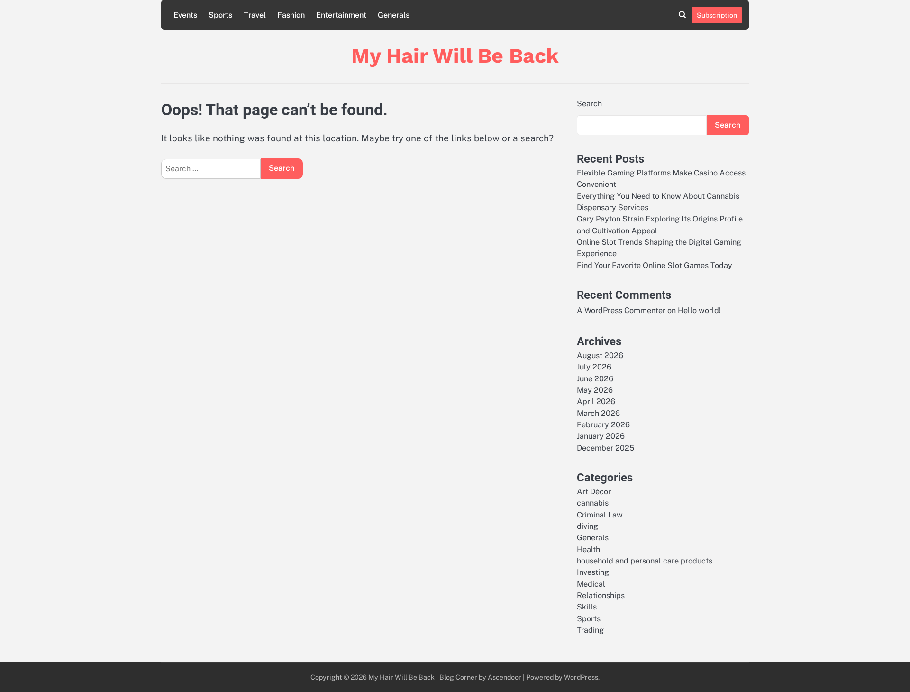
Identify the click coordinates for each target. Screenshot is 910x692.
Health (588, 549)
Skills (587, 606)
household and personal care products (644, 560)
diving (587, 526)
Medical (591, 584)
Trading (590, 630)
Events (185, 14)
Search (589, 103)
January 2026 (601, 436)
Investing (593, 572)
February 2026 (603, 424)
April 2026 (596, 401)
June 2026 (595, 378)
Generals (394, 14)
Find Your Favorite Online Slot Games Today (654, 265)
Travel (255, 14)
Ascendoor (504, 677)
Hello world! (699, 310)
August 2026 (600, 355)
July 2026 (594, 366)
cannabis (593, 502)
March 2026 (598, 413)
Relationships (601, 595)
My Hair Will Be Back (455, 55)
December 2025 (605, 447)
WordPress (581, 677)
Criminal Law (600, 514)
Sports (220, 14)
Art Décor (594, 491)
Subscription (717, 15)
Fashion (291, 14)
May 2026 (595, 390)
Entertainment (341, 14)
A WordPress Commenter (621, 310)
